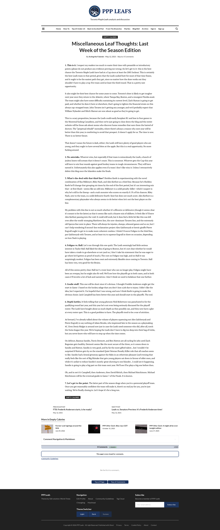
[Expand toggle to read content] (175, 439)
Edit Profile (81, 499)
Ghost (111, 525)
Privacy (119, 525)
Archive (145, 29)
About (90, 499)
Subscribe (171, 505)
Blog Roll (136, 29)
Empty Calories (110, 37)
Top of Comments (118, 482)
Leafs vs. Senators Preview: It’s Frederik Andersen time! (137, 409)
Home (58, 29)
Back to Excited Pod (95, 29)
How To (66, 29)
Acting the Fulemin (95, 56)
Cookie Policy (136, 525)
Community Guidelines (105, 499)
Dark (94, 514)
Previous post (59, 407)
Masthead (92, 502)
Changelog (81, 502)
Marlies (127, 29)
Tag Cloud (120, 499)
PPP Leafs (116, 11)
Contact (154, 525)
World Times (65, 499)
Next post (116, 407)
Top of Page (99, 482)
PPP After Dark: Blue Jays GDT (115, 426)
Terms (126, 525)
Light (82, 514)
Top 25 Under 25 (78, 29)
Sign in (153, 29)
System (106, 514)
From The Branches (114, 29)
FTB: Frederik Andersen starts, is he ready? (72, 409)
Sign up (161, 29)
